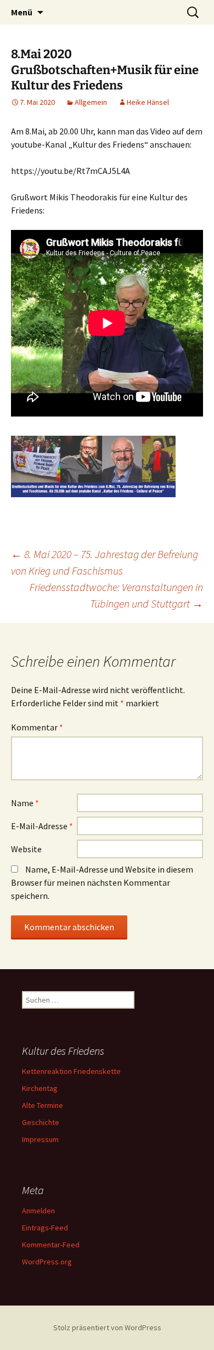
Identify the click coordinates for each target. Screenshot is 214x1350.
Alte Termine (42, 1105)
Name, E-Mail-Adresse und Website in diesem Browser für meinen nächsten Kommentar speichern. (102, 882)
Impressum (40, 1139)
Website (26, 848)
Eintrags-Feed (45, 1228)
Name (25, 802)
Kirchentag (40, 1088)
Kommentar (37, 727)
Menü (21, 12)
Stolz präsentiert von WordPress (107, 1327)
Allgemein (91, 102)
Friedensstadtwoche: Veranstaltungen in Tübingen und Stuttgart (116, 595)
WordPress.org (47, 1262)
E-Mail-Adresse (42, 825)
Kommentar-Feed (51, 1245)
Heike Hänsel (148, 102)
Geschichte (40, 1122)
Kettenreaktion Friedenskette (71, 1071)
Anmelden (38, 1211)
